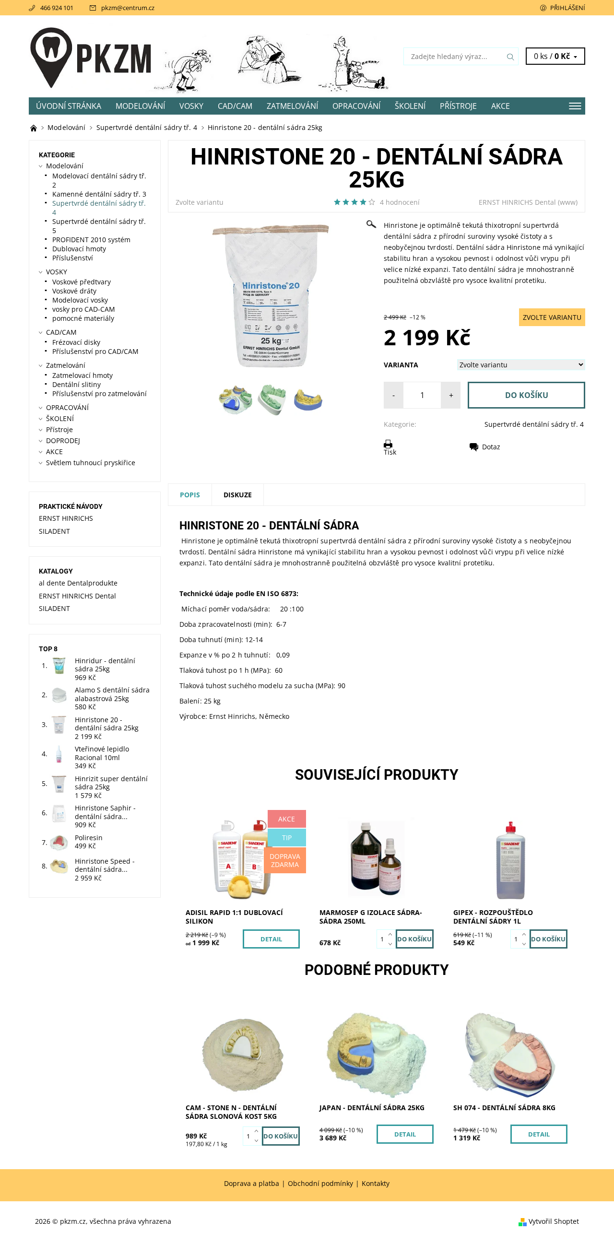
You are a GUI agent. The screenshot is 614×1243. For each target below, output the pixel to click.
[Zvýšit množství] (392, 934)
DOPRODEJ (63, 440)
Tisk (390, 451)
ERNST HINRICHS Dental (517, 202)
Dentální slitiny (76, 384)
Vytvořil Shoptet (554, 1221)
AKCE (500, 106)
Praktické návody (71, 506)
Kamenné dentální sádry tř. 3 (99, 194)
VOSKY (191, 106)
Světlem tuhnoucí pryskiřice (90, 462)
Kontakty (376, 1183)
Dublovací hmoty (79, 248)
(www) (568, 202)
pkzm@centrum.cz (127, 7)
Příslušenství (72, 257)
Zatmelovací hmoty (82, 375)
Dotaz (491, 446)
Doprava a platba (251, 1183)
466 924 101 (56, 7)
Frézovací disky (76, 342)
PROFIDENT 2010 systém (91, 239)
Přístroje (458, 106)
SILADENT (54, 531)
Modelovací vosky (80, 300)
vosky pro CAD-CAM (83, 309)
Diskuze (238, 494)
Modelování (140, 106)
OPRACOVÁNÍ (356, 106)
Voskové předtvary (81, 281)
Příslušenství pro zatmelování (99, 393)
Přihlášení (567, 7)
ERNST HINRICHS (66, 518)
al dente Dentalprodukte (78, 582)
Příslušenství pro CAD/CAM (95, 351)
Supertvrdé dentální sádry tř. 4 (534, 424)
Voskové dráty (74, 290)
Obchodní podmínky (320, 1183)
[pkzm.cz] (91, 55)
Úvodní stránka (68, 106)
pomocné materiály (83, 318)
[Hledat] (511, 56)
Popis (190, 494)
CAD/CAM (235, 106)
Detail (271, 939)
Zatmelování (292, 106)
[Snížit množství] (392, 944)
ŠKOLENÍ (410, 106)
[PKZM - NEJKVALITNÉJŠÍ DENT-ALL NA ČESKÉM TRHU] (34, 127)
